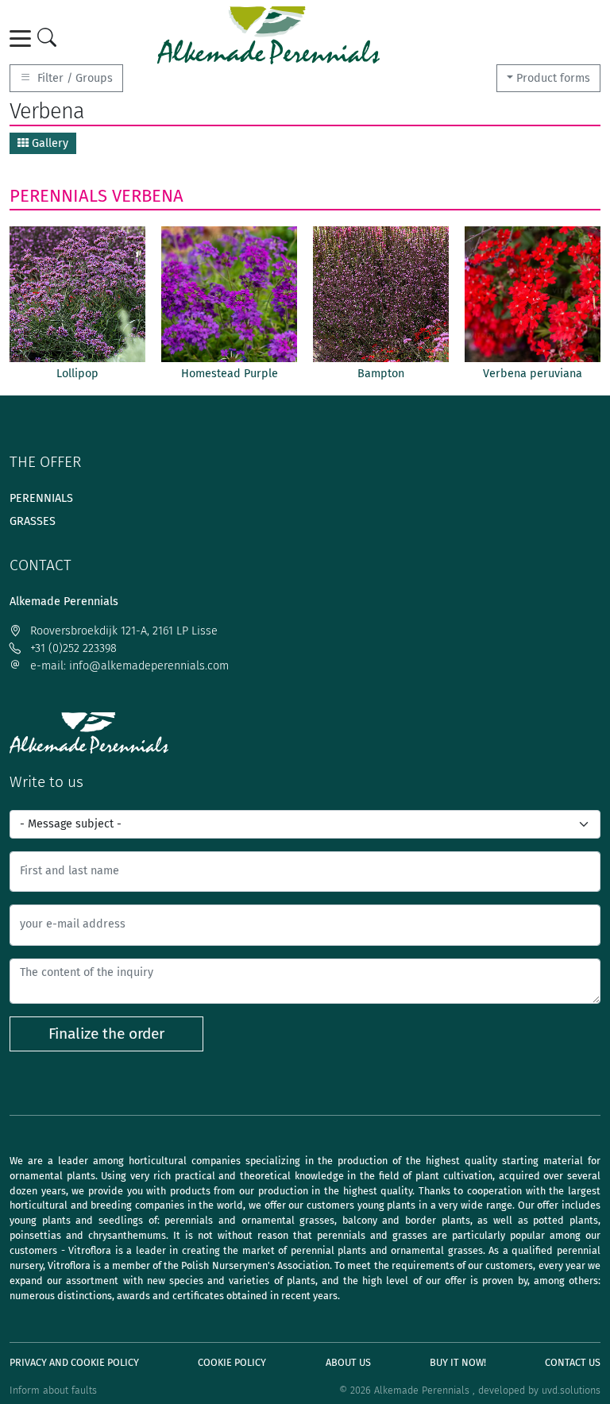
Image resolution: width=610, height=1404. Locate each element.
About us (348, 1362)
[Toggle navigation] (23, 38)
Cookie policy (232, 1362)
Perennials (58, 195)
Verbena (147, 195)
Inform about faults (53, 1390)
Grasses (33, 521)
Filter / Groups (73, 78)
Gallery (48, 143)
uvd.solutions (571, 1390)
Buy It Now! (458, 1362)
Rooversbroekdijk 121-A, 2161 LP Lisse (122, 631)
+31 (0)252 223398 (72, 648)
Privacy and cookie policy (74, 1362)
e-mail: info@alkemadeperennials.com (128, 666)
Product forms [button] (553, 78)
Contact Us (572, 1362)
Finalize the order (106, 1033)
